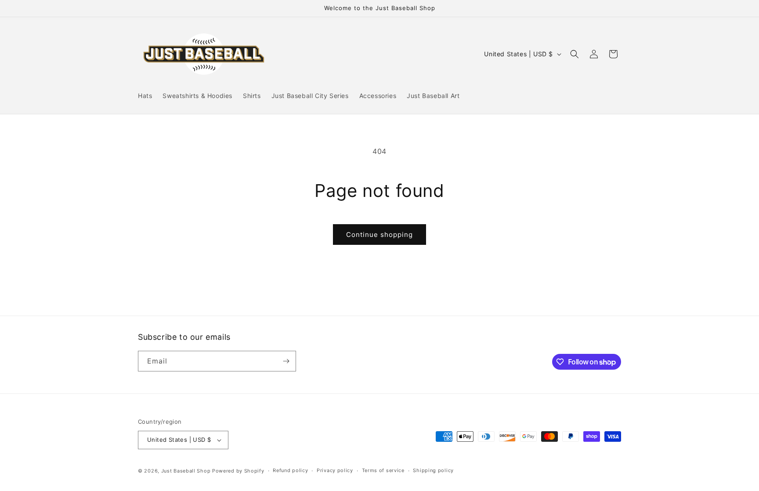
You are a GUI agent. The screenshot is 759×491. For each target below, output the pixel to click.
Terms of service (383, 470)
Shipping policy (433, 470)
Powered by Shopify (238, 471)
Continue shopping (379, 234)
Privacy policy (335, 470)
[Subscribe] (286, 361)
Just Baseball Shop (186, 471)
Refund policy (290, 470)
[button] (574, 54)
